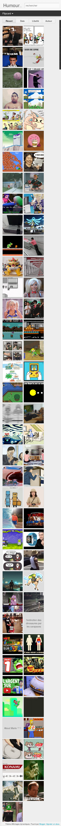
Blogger (42, 824)
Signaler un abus (52, 824)
